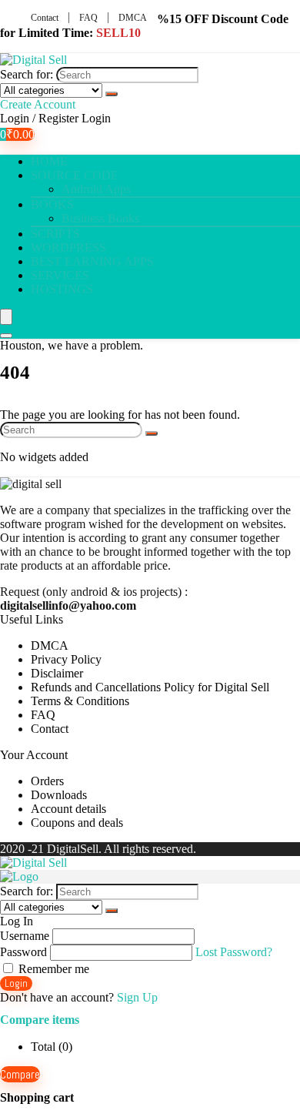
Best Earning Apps (92, 261)
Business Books (100, 218)
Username (24, 935)
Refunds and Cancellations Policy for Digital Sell (150, 687)
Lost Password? (233, 951)
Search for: (26, 74)
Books (52, 204)
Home (49, 161)
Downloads (59, 794)
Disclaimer (57, 673)
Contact (44, 17)
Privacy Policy (66, 659)
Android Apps (96, 189)
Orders (47, 781)
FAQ (88, 17)
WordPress (68, 247)
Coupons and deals (77, 822)
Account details (68, 808)
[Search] (111, 94)
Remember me (52, 968)
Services (60, 275)
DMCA (132, 17)
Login (16, 983)
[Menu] (6, 317)
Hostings (62, 289)
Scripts (55, 233)
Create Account (37, 104)
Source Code (74, 175)
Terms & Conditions (80, 700)
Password (23, 951)
